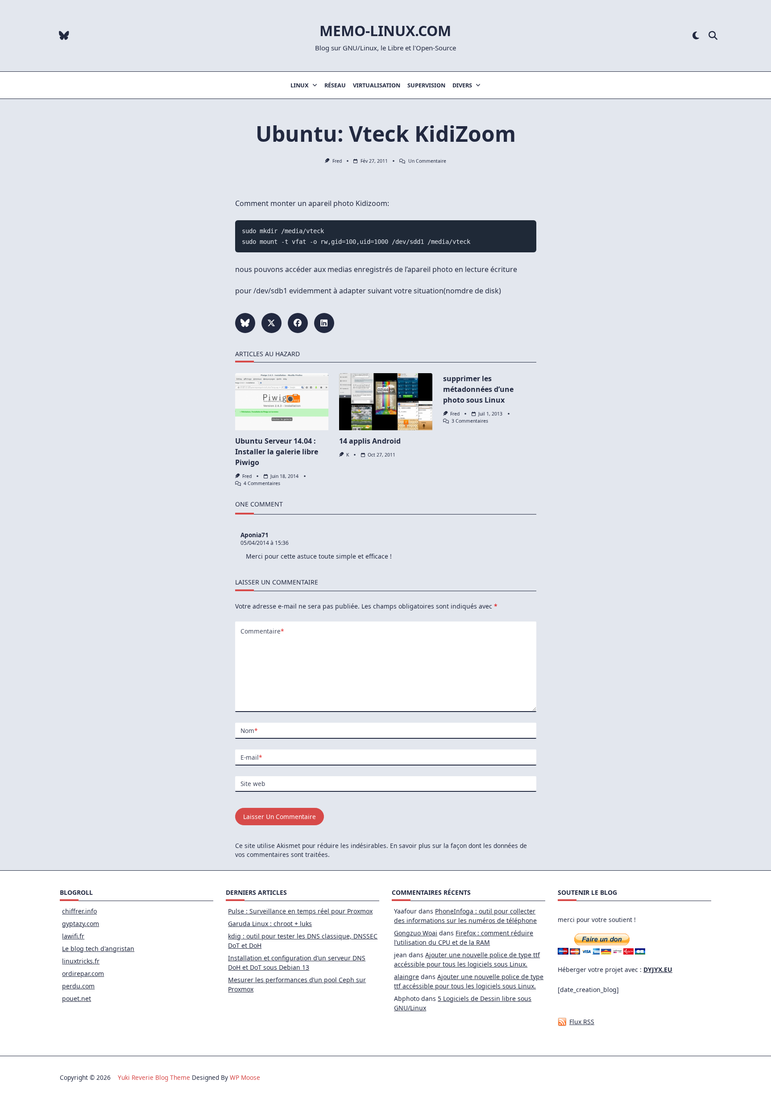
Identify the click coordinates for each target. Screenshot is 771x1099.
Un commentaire (427, 161)
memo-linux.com (385, 30)
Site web (252, 783)
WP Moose (245, 1077)
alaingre (406, 976)
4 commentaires (262, 483)
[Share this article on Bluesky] (245, 323)
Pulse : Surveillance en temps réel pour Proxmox (300, 911)
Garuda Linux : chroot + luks (270, 923)
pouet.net (76, 998)
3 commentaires (470, 421)
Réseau (335, 85)
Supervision (426, 85)
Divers (462, 85)
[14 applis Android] (385, 401)
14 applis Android (370, 441)
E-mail (251, 757)
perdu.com (78, 986)
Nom (248, 730)
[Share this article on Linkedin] (324, 323)
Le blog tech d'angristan (98, 948)
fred (337, 161)
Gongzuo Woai (415, 933)
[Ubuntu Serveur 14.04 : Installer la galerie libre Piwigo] (281, 401)
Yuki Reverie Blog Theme (154, 1077)
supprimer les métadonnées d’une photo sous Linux (478, 389)
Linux (299, 85)
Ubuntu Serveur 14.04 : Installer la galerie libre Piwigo (276, 451)
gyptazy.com (80, 923)
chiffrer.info (79, 911)
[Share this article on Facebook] (298, 323)
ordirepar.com (83, 973)
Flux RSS (581, 1021)
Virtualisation (376, 85)
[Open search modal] (713, 35)
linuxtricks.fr (80, 961)
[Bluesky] (64, 36)
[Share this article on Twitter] (271, 323)
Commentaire (262, 631)
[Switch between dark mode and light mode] (695, 35)
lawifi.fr (73, 936)
